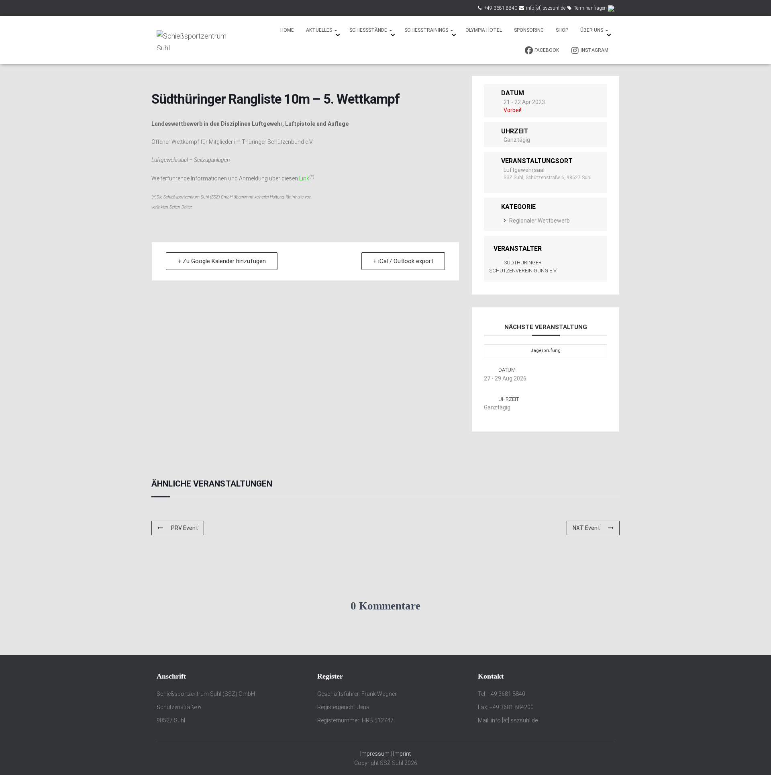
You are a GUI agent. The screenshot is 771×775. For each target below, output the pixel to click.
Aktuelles (319, 30)
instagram (594, 50)
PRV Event (184, 528)
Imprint (402, 753)
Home (287, 30)
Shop (562, 30)
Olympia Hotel (483, 30)
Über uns (592, 30)
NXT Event (586, 528)
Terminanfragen (590, 8)
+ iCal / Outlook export (403, 261)
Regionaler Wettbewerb (539, 220)
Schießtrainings (426, 30)
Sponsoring (529, 30)
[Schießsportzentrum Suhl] (194, 40)
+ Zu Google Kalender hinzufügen (221, 261)
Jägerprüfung (545, 350)
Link (304, 178)
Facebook (546, 50)
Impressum (375, 753)
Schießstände (368, 30)
